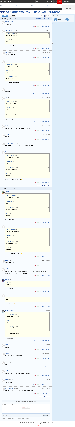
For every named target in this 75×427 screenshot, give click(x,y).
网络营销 (49, 422)
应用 (5, 1)
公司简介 (28, 422)
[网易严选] (47, 1)
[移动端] (37, 1)
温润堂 (6, 97)
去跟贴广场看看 (12, 15)
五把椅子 (7, 362)
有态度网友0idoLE (8, 269)
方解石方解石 (8, 39)
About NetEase (22, 422)
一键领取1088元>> (68, 8)
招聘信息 (36, 422)
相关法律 (45, 422)
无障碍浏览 (10, 1)
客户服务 (40, 422)
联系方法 (32, 422)
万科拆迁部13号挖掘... (9, 143)
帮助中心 (53, 422)
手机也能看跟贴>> (46, 18)
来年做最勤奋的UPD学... (10, 310)
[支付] (51, 1)
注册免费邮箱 (65, 1)
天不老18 (7, 295)
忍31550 (6, 151)
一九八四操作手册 (8, 30)
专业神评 (7, 52)
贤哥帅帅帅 (7, 279)
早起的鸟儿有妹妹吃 (9, 21)
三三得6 (6, 260)
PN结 (6, 89)
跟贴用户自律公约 (38, 18)
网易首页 (2, 1)
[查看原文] (63, 12)
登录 (60, 1)
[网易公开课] (42, 1)
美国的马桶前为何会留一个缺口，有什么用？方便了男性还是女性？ (33, 12)
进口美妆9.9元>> (68, 5)
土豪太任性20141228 (9, 191)
